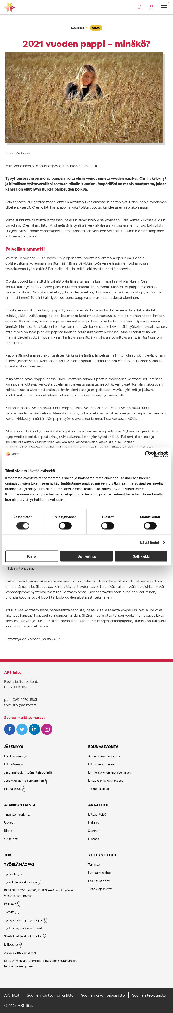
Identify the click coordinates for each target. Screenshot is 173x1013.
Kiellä (31, 556)
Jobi (8, 855)
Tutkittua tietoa (99, 788)
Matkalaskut (12, 788)
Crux (96, 28)
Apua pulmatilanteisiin (20, 952)
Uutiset (9, 822)
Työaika (9, 912)
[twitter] (22, 733)
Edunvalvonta (103, 746)
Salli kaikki (141, 556)
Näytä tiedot (149, 542)
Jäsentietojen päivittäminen (24, 780)
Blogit (8, 830)
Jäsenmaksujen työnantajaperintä (28, 772)
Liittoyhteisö (97, 814)
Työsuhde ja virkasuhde (20, 882)
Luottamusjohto (99, 872)
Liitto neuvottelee (101, 764)
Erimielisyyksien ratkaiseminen (109, 772)
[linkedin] (35, 733)
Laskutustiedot (99, 881)
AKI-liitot (98, 805)
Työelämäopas (19, 864)
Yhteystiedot (102, 855)
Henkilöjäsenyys (15, 756)
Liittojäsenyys (13, 764)
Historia (93, 839)
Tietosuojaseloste (100, 889)
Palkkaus (10, 904)
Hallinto (93, 822)
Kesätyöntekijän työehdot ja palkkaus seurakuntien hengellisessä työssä (40, 963)
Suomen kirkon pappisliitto (103, 995)
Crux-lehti (11, 839)
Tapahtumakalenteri (18, 814)
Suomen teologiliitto (149, 995)
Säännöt (94, 830)
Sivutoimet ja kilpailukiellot (23, 936)
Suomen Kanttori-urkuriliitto (50, 995)
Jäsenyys (13, 746)
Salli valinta (86, 556)
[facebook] (10, 733)
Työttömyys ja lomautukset (23, 928)
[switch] (65, 526)
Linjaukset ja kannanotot (105, 780)
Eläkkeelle (11, 944)
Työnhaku (11, 874)
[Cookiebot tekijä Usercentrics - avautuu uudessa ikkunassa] (148, 454)
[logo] (9, 7)
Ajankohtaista (20, 805)
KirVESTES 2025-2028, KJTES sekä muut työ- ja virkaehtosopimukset (38, 892)
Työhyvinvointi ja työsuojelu (23, 920)
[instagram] (46, 733)
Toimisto (94, 864)
